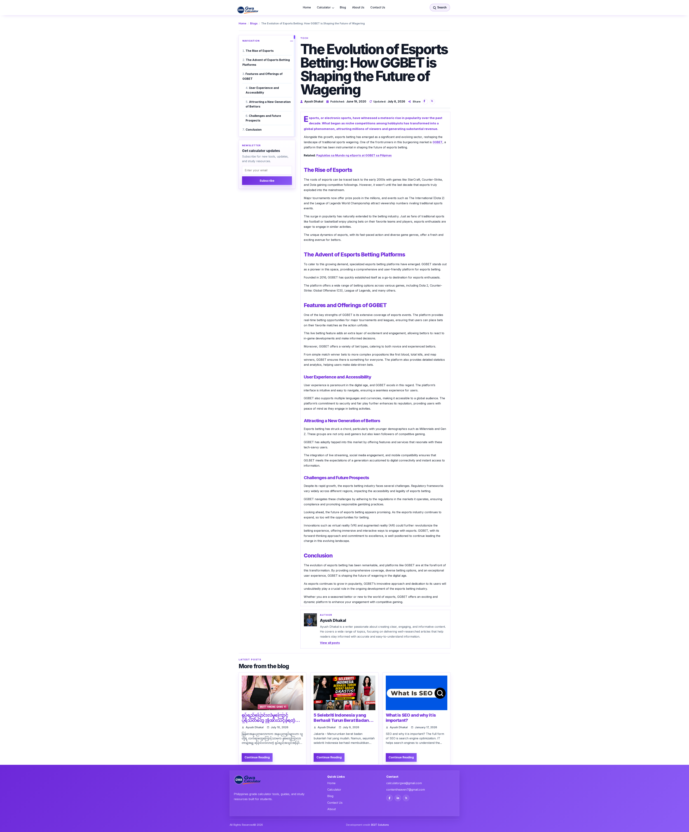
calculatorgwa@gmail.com (404, 783)
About (331, 809)
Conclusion (254, 130)
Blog (343, 7)
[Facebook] (389, 798)
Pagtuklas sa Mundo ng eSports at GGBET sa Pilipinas (354, 155)
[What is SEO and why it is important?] (416, 693)
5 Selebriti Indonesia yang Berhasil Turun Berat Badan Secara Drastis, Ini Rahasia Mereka (341, 722)
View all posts (330, 643)
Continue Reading (257, 757)
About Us (358, 7)
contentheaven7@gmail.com (405, 789)
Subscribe (267, 180)
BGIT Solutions (380, 824)
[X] (406, 798)
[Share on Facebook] (425, 101)
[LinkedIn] (398, 798)
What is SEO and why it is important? (411, 717)
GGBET (437, 142)
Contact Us (377, 7)
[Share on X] (432, 101)
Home (307, 7)
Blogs (253, 23)
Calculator (324, 7)
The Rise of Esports (260, 51)
